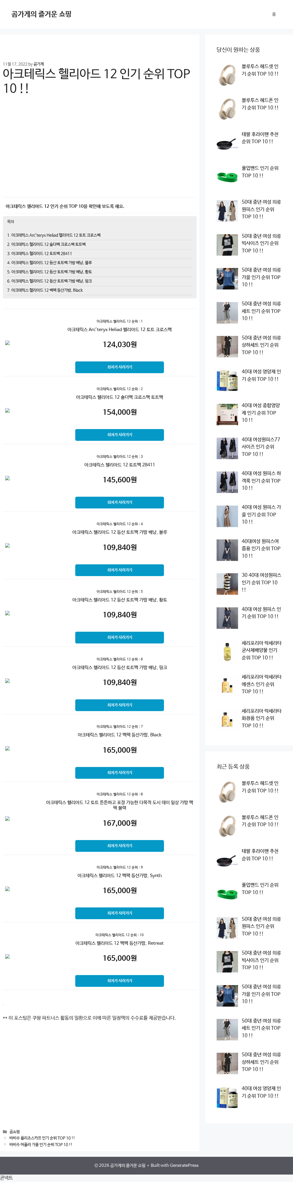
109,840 (120, 548)
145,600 (120, 480)
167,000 (120, 823)
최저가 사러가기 (119, 367)
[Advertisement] (100, 150)
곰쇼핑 (14, 1132)
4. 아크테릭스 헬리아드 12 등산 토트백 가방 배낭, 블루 (49, 263)
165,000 (120, 750)
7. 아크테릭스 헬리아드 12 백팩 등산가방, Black (45, 290)
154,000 (120, 412)
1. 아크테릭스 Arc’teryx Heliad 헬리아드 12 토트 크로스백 (53, 235)
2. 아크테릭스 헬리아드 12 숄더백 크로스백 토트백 (46, 244)
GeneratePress (184, 1165)
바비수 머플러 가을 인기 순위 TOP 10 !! (40, 1144)
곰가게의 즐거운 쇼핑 (41, 14)
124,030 (120, 345)
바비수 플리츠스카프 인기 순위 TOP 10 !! (42, 1138)
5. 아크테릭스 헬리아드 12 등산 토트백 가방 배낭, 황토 (49, 272)
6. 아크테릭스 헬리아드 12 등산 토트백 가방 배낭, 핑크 (49, 281)
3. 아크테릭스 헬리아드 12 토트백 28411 (39, 253)
